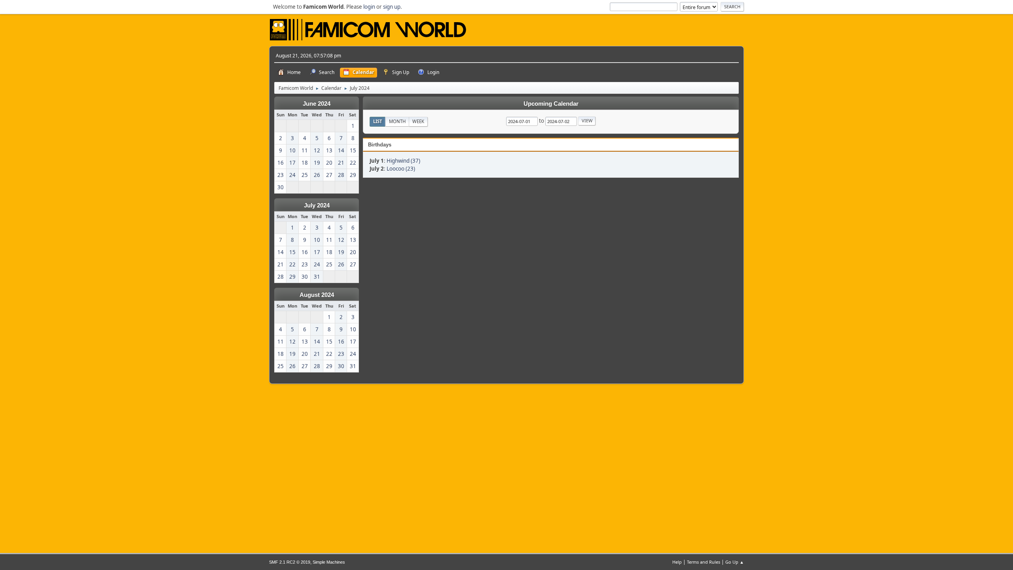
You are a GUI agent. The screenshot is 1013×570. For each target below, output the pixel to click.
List (377, 121)
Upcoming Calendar (551, 104)
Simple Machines (329, 562)
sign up (391, 6)
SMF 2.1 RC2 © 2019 (289, 562)
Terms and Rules (703, 562)
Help (677, 562)
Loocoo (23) (401, 168)
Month (397, 121)
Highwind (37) (403, 160)
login (369, 6)
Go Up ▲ (734, 562)
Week (418, 121)
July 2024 (317, 205)
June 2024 (316, 104)
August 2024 (317, 295)
